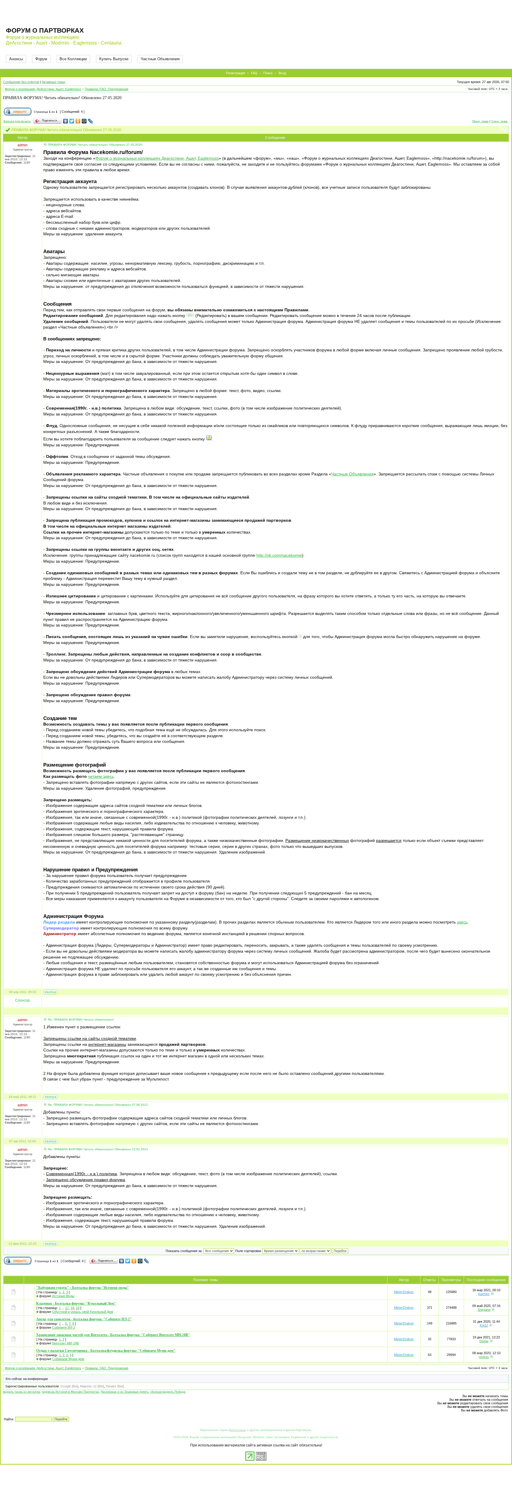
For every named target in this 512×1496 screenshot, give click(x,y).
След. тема (499, 121)
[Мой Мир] (84, 121)
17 (67, 1308)
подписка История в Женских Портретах (70, 1391)
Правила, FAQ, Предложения (106, 89)
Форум (41, 59)
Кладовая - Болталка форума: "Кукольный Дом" (76, 1303)
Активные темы (53, 82)
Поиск (268, 73)
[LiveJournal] (90, 121)
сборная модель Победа (167, 1391)
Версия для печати (17, 121)
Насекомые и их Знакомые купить (124, 1391)
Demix (484, 1341)
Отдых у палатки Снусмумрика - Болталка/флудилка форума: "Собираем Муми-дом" (105, 1351)
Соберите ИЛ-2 (63, 1327)
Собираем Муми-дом (68, 1359)
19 (77, 1308)
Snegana (484, 1309)
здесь (462, 922)
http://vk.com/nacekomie (279, 555)
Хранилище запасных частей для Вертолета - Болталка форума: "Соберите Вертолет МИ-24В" (113, 1335)
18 (72, 1308)
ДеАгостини (237, 1430)
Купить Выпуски (113, 59)
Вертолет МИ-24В (65, 1343)
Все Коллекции (73, 59)
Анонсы (16, 59)
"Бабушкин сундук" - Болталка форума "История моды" (82, 1288)
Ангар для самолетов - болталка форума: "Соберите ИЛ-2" (84, 1319)
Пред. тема (480, 121)
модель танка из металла (21, 1391)
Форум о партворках (45, 30)
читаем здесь (101, 776)
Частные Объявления (160, 59)
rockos (484, 1357)
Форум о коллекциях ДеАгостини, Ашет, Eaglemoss (43, 89)
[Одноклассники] (78, 121)
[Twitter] (72, 121)
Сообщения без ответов (21, 82)
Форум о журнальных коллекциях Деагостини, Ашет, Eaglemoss (157, 158)
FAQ (254, 73)
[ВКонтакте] (66, 121)
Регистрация (235, 73)
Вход (282, 73)
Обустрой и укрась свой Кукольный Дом (82, 1311)
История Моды (63, 1296)
